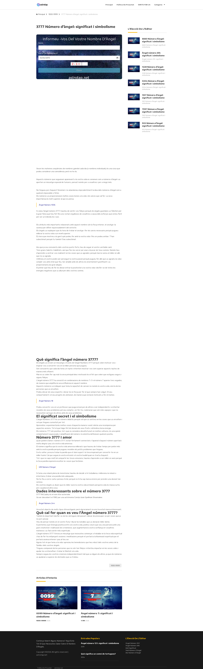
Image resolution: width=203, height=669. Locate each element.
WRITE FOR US (144, 5)
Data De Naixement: (48, 53)
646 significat (131, 648)
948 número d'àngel (133, 650)
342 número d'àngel (133, 653)
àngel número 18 (46, 401)
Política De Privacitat (125, 5)
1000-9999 (53, 14)
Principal (109, 5)
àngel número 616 (132, 645)
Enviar (79, 70)
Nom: (40, 43)
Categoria (158, 5)
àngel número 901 (133, 643)
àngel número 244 (47, 503)
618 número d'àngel (47, 467)
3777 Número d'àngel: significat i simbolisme (79, 14)
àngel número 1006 (47, 205)
